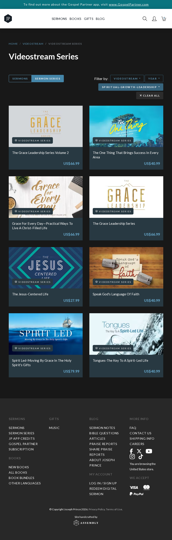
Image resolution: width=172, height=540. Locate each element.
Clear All (151, 95)
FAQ (133, 428)
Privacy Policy (97, 509)
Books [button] (76, 19)
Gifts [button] (89, 19)
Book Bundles (21, 478)
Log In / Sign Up (103, 483)
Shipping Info (142, 438)
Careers (137, 444)
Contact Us (140, 433)
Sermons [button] (59, 19)
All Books (18, 472)
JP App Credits (22, 438)
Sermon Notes (102, 428)
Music (54, 428)
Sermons (20, 78)
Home (13, 43)
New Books (19, 467)
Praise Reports (103, 444)
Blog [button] (100, 19)
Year (153, 78)
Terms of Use (114, 509)
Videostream (33, 43)
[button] (154, 19)
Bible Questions (104, 433)
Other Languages (25, 483)
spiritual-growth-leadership (130, 87)
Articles (97, 438)
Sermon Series (47, 78)
